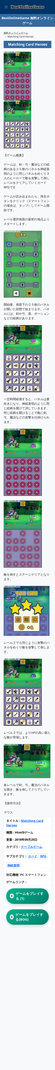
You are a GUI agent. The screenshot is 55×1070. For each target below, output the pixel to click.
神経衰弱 (13, 865)
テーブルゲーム (31, 847)
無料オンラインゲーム (16, 33)
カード (32, 856)
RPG (43, 856)
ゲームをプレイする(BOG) (27, 917)
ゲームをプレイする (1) (27, 896)
